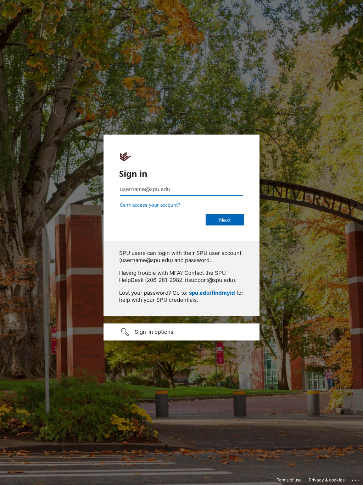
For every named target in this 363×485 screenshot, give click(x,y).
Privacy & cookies (327, 480)
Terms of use (289, 480)
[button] (181, 331)
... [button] (356, 479)
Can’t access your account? (150, 205)
